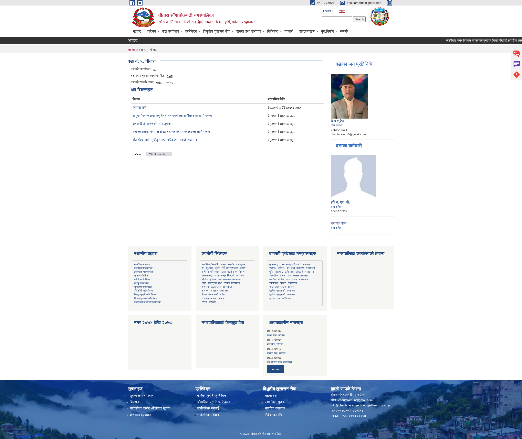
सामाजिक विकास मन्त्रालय (283, 283)
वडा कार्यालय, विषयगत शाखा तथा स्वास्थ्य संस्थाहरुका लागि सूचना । (173, 131)
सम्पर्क (344, 31)
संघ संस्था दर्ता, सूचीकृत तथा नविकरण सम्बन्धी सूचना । (165, 140)
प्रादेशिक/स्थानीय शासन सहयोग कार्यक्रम (223, 264)
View (139, 154)
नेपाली (342, 11)
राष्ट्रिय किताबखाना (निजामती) (218, 286)
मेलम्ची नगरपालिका (142, 264)
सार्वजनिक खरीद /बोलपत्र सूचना (150, 408)
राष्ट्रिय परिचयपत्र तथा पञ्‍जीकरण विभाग (223, 271)
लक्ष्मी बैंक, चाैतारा (276, 331)
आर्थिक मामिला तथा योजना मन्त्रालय (288, 279)
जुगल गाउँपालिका (141, 275)
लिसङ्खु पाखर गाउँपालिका (145, 298)
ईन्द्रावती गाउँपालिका (143, 271)
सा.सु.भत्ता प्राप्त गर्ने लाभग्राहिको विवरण (224, 268)
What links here (159, 154)
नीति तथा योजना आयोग (281, 286)
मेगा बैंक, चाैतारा (275, 340)
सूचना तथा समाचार (248, 31)
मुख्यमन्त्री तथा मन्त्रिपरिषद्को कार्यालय (289, 264)
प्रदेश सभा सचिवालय (280, 298)
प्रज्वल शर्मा (139, 107)
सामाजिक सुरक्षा (274, 402)
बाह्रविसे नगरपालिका (143, 268)
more (275, 369)
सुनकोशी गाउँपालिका (143, 286)
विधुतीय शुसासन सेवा (216, 31)
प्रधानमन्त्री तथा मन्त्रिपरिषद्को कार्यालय (223, 275)
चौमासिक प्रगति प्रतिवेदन (213, 402)
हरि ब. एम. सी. (340, 202)
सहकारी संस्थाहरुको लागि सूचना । (153, 123)
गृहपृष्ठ (137, 31)
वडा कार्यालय (170, 31)
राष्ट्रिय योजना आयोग (213, 298)
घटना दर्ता (271, 396)
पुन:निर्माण (327, 31)
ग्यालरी (288, 31)
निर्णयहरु (272, 31)
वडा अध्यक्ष (336, 125)
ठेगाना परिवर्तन (209, 302)
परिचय (151, 31)
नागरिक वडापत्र (275, 408)
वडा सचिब (336, 206)
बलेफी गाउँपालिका (142, 279)
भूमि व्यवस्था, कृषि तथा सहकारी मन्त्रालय (291, 271)
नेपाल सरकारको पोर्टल (213, 294)
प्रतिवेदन (191, 31)
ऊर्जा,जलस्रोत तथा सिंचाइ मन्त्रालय (221, 283)
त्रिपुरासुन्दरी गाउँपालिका (145, 294)
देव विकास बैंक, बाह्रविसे (279, 358)
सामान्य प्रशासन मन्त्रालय (215, 290)
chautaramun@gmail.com (355, 400)
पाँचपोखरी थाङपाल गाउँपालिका (147, 302)
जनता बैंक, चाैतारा (276, 349)
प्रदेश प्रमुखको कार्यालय (282, 290)
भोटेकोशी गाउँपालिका (143, 290)
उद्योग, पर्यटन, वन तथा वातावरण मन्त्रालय (292, 268)
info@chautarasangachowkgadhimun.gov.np (360, 405)
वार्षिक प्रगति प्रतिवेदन (211, 396)
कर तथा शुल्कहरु (140, 415)
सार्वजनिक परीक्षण (208, 415)
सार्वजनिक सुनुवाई (208, 408)
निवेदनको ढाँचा (274, 415)
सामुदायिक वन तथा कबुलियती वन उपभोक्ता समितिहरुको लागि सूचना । (174, 115)
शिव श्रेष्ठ (337, 121)
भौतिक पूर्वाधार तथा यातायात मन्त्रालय (221, 279)
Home (132, 49)
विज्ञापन (134, 402)
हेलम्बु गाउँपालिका (141, 283)
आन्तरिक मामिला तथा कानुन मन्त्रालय (289, 275)
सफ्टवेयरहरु (307, 31)
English (327, 11)
